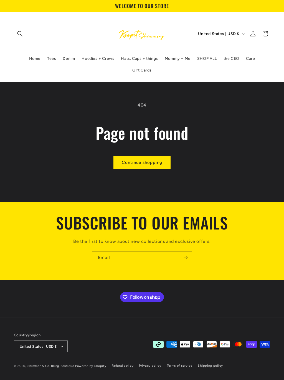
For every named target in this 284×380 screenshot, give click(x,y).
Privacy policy (150, 365)
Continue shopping (142, 162)
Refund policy (122, 365)
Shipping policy (210, 365)
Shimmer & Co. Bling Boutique (50, 366)
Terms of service (179, 365)
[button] (20, 34)
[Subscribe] (185, 257)
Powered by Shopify (90, 366)
